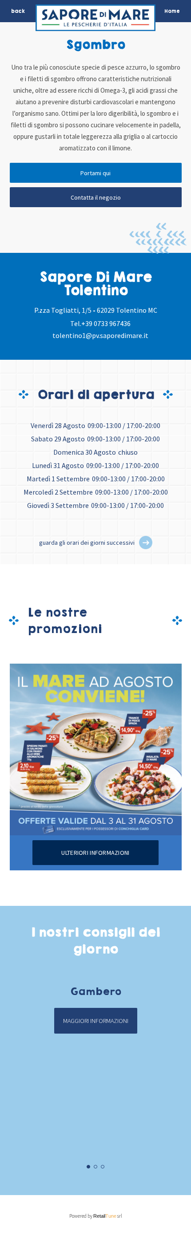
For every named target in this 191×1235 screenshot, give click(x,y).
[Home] (95, 20)
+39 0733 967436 (106, 323)
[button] (145, 542)
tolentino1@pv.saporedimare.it (100, 335)
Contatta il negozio (96, 197)
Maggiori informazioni (95, 1021)
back (18, 11)
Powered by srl (95, 1216)
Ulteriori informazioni (95, 853)
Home (172, 11)
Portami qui (95, 173)
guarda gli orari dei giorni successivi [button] (87, 543)
